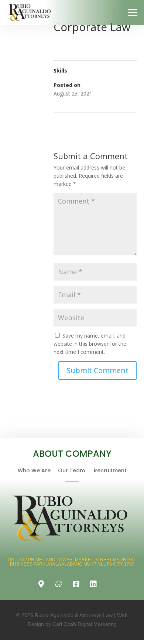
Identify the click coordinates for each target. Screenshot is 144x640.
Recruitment (110, 470)
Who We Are (38, 470)
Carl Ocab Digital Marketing (84, 624)
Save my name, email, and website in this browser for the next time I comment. (90, 343)
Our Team (76, 470)
